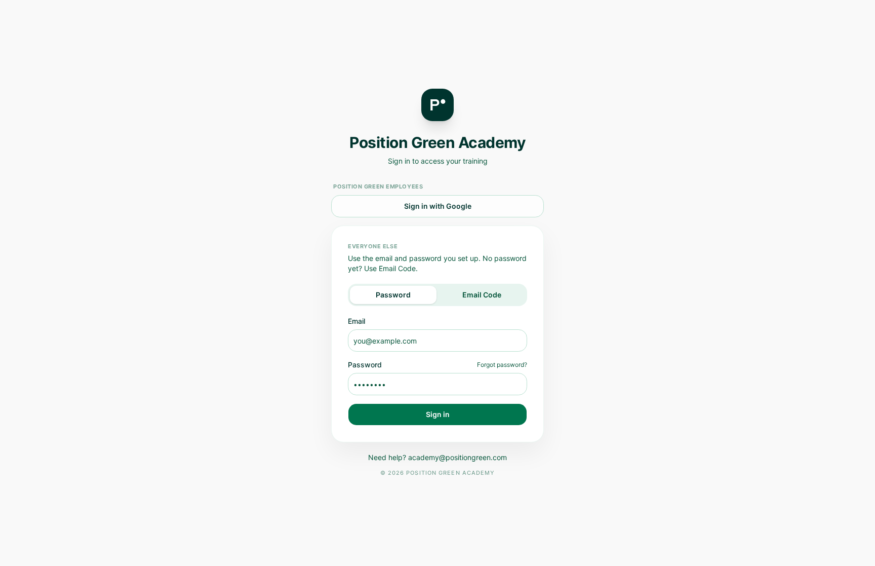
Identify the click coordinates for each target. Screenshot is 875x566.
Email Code (481, 294)
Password (393, 294)
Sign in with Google (437, 206)
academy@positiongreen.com (457, 457)
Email (356, 321)
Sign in (438, 414)
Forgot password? (502, 364)
